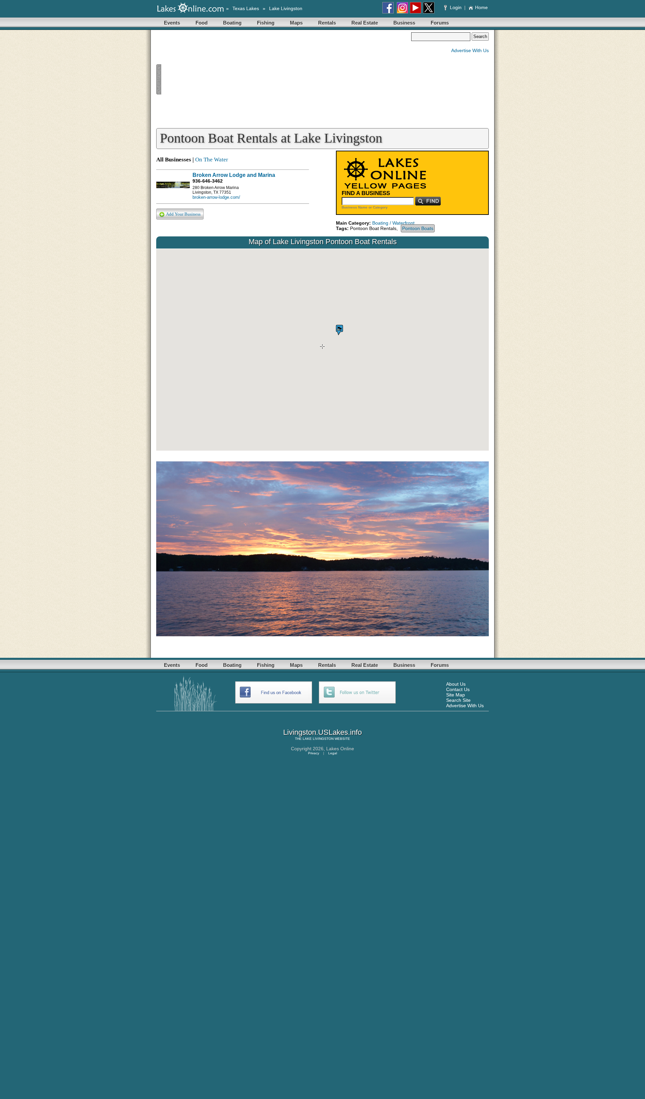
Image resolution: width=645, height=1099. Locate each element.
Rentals (327, 23)
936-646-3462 (207, 181)
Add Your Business (183, 214)
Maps (296, 23)
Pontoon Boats (417, 228)
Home (481, 7)
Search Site (458, 700)
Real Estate (364, 23)
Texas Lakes (245, 8)
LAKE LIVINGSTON (318, 739)
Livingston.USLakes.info (322, 732)
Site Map (455, 694)
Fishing (265, 23)
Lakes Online (340, 748)
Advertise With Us (470, 50)
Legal (332, 753)
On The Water (211, 159)
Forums (440, 23)
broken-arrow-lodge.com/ (216, 197)
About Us (456, 684)
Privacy (313, 753)
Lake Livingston (285, 8)
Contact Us (458, 689)
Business (404, 23)
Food (202, 23)
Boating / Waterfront (393, 223)
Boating (232, 23)
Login (455, 7)
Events (172, 23)
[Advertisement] (283, 79)
